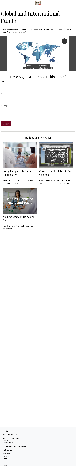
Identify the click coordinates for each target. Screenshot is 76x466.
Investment (6, 456)
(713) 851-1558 (12, 435)
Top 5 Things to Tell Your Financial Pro (17, 172)
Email (3, 93)
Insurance (6, 461)
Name (3, 81)
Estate (5, 458)
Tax (4, 463)
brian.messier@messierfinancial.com (14, 446)
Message (4, 105)
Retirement (6, 454)
